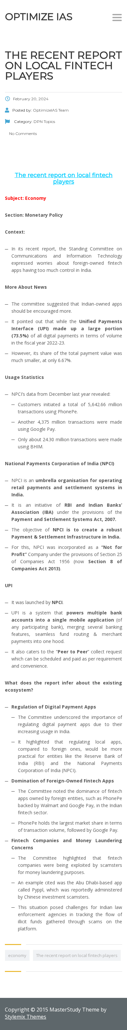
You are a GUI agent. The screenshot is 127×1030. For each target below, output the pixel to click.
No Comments (22, 133)
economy (17, 955)
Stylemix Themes (25, 1016)
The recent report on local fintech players (77, 955)
